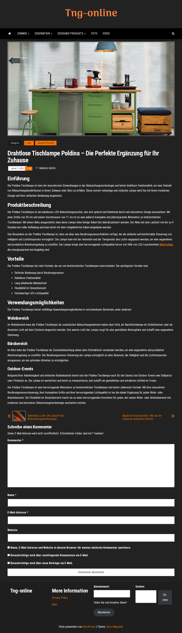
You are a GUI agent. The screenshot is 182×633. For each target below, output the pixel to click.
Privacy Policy (60, 597)
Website (12, 530)
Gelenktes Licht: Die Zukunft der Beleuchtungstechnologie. (45, 417)
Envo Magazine (114, 626)
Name (11, 495)
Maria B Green (47, 168)
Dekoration (42, 33)
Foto (94, 33)
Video (106, 33)
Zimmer (22, 33)
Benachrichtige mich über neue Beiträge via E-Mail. (41, 563)
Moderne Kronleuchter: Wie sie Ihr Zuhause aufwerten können (141, 417)
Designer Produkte (71, 33)
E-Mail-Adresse (17, 512)
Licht (29, 143)
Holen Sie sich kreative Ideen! (110, 602)
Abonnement (101, 586)
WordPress (89, 626)
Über (54, 604)
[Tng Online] (10, 33)
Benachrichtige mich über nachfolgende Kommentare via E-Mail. (49, 555)
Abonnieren (104, 612)
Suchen (139, 586)
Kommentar (15, 440)
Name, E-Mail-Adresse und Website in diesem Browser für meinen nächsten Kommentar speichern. (70, 547)
